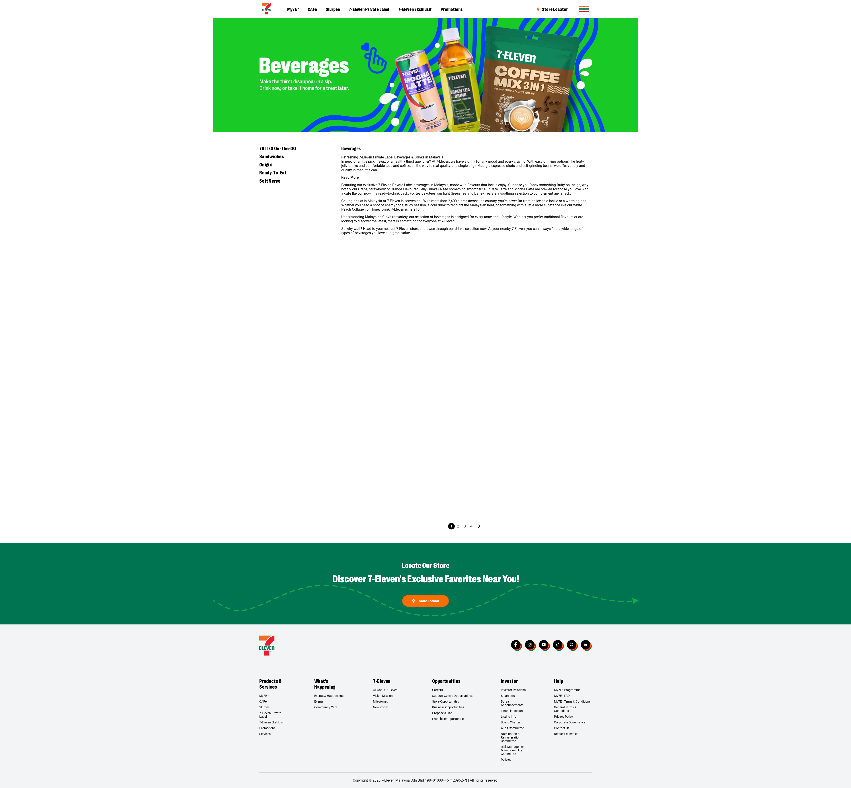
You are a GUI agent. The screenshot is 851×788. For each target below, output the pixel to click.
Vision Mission (383, 695)
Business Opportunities (448, 707)
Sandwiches (271, 156)
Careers (437, 690)
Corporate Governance (569, 722)
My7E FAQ (562, 695)
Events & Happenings (329, 695)
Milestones (380, 701)
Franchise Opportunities (448, 719)
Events (319, 701)
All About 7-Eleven (385, 690)
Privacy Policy (563, 716)
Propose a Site (442, 713)
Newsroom (380, 707)
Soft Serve (269, 181)
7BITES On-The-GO (277, 148)
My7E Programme (567, 690)
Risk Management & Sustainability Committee (513, 750)
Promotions (452, 9)
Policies (506, 759)
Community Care (325, 707)
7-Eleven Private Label (369, 9)
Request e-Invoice (566, 734)
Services (265, 734)
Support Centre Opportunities (452, 695)
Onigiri (266, 164)
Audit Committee (512, 728)
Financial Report (512, 711)
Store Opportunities (445, 701)
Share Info (508, 695)
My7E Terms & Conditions (572, 701)
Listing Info (508, 716)
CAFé (312, 9)
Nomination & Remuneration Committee (510, 737)
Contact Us (561, 728)
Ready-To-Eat (273, 172)
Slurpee (333, 9)
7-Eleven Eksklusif (415, 9)
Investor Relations (513, 690)
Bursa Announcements (512, 703)
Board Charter (510, 722)
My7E (293, 9)
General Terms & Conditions (565, 709)
